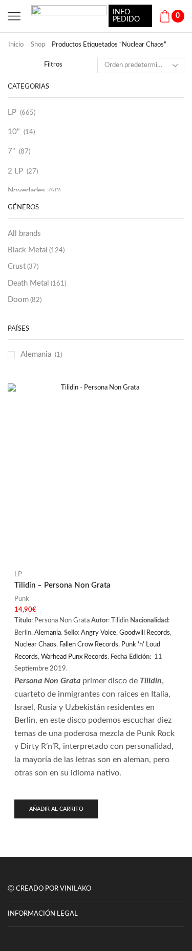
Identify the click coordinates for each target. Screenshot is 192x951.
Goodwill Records (144, 633)
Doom (24, 300)
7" (11, 151)
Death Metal (37, 283)
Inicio (16, 44)
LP (12, 112)
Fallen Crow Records (88, 644)
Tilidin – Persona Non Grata (62, 585)
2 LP (15, 171)
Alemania (35, 354)
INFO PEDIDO (126, 16)
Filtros (53, 64)
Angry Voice (98, 633)
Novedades (27, 190)
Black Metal (36, 250)
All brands (24, 233)
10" (14, 132)
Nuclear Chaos (35, 644)
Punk (21, 599)
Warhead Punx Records (74, 657)
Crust (23, 266)
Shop (38, 44)
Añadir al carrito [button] (56, 809)
